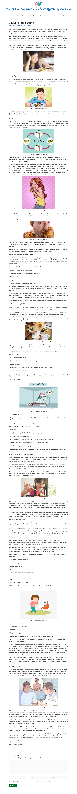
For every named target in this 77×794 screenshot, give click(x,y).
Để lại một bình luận (27, 25)
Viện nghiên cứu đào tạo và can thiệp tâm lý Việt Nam (38, 9)
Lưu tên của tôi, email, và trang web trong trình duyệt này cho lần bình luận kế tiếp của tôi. (33, 782)
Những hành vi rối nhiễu (15, 25)
